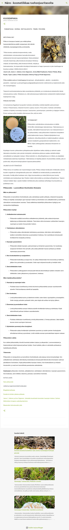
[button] (4, 24)
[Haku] (56, 3)
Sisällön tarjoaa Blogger (35, 527)
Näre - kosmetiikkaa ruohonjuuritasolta (29, 2)
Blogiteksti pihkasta (9, 390)
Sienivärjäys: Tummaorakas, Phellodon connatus (27, 481)
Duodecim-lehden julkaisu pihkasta (13, 394)
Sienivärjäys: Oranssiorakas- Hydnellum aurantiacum (28, 510)
